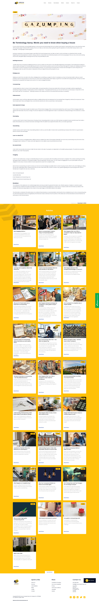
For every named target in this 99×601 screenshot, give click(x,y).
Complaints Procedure (56, 582)
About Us (73, 2)
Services (49, 2)
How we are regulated (56, 584)
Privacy (53, 585)
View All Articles (49, 572)
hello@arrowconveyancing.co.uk (79, 584)
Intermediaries (56, 2)
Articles (62, 2)
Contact (78, 2)
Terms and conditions (56, 587)
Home (45, 2)
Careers (67, 2)
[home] (19, 3)
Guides (32, 589)
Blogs (32, 587)
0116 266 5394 (75, 582)
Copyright (54, 589)
